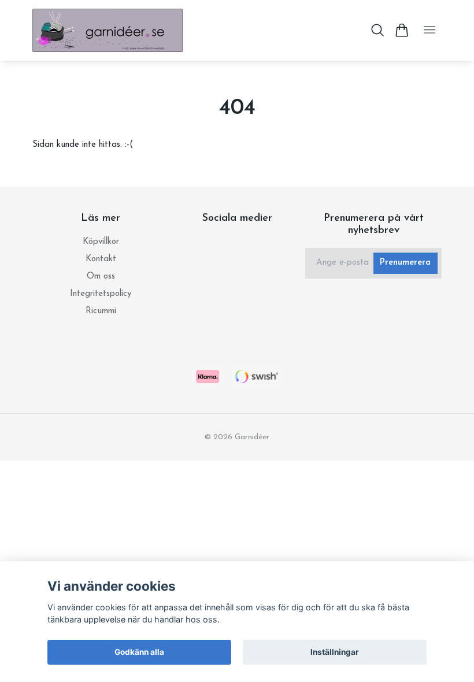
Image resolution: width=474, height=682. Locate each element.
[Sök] (378, 30)
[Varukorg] (401, 30)
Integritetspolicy (100, 294)
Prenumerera (405, 262)
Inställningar (334, 652)
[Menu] (429, 30)
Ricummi (101, 311)
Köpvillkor (101, 242)
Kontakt (101, 259)
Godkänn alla (139, 652)
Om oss (101, 276)
